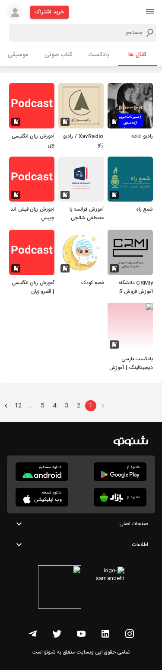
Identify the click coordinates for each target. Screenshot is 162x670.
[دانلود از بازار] (120, 497)
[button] (150, 11)
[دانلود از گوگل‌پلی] (120, 471)
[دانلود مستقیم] (42, 471)
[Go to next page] (6, 405)
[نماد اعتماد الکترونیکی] (59, 588)
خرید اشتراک (49, 12)
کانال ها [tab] (137, 55)
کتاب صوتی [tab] (58, 55)
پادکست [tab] (99, 55)
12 (18, 406)
